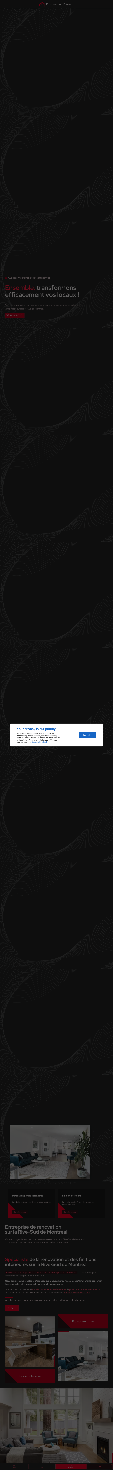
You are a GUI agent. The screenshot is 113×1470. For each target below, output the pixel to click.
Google (34, 742)
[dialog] (56, 735)
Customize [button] (70, 735)
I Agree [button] (87, 735)
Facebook (43, 742)
